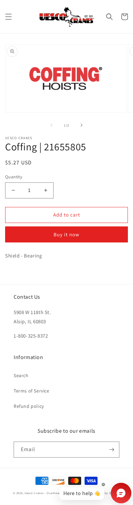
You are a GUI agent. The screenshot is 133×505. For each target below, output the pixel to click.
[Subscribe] (111, 450)
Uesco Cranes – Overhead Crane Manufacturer (57, 493)
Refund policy (29, 406)
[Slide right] (81, 125)
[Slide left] (51, 125)
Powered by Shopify (105, 493)
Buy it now (66, 234)
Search (21, 375)
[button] (8, 16)
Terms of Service (31, 391)
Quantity (13, 177)
